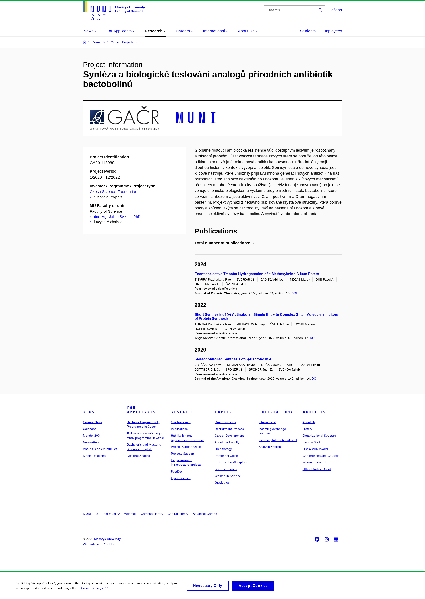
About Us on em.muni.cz (100, 449)
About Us (314, 412)
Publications (179, 429)
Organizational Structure (320, 435)
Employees (332, 31)
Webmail (130, 513)
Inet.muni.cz (111, 513)
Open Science (181, 478)
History (307, 429)
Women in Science (228, 476)
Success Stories (226, 469)
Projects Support (182, 453)
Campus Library (152, 513)
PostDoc (177, 471)
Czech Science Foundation (113, 191)
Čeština (335, 10)
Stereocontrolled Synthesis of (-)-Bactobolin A (233, 359)
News (89, 412)
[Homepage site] (114, 10)
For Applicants (141, 410)
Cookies (109, 544)
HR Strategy (223, 449)
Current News (92, 422)
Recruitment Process (229, 429)
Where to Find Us (315, 462)
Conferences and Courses (321, 455)
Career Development (229, 435)
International (277, 412)
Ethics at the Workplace (231, 462)
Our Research (181, 422)
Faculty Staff (311, 442)
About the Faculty (227, 442)
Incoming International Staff (278, 440)
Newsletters (91, 442)
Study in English (270, 446)
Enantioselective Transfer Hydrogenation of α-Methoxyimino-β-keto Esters (257, 274)
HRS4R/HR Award (315, 449)
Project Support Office (186, 446)
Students (308, 31)
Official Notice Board (317, 469)
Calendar (89, 429)
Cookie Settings (92, 588)
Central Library (178, 513)
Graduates (222, 482)
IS (96, 513)
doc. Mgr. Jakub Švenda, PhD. (117, 217)
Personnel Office (226, 455)
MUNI (87, 513)
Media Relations (94, 455)
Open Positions (225, 422)
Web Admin (91, 544)
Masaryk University (107, 539)
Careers (225, 412)
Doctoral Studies (138, 455)
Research (182, 412)
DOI (294, 293)
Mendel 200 (91, 435)
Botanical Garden (205, 513)
